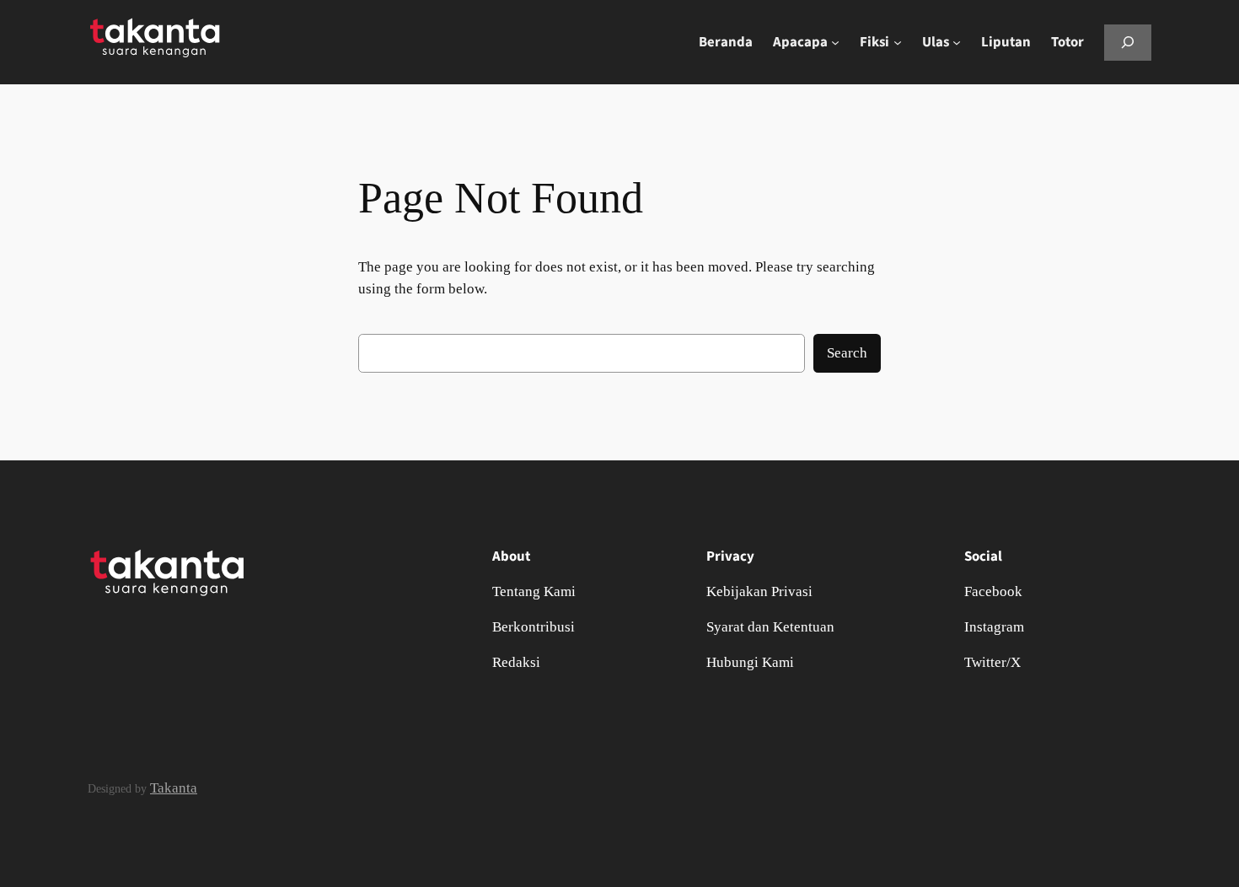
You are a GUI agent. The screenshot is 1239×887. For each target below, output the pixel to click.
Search (847, 353)
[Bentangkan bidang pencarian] (1127, 42)
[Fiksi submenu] (897, 42)
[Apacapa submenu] (835, 42)
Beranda (726, 42)
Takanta (173, 788)
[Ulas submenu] (956, 42)
